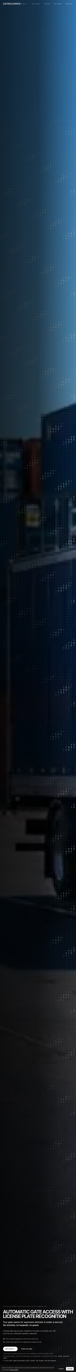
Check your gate (26, 1349)
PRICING (47, 3)
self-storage (39, 1360)
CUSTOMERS (57, 3)
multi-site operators (50, 1360)
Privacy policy (14, 1370)
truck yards (8, 1360)
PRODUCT (23, 3)
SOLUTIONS (36, 3)
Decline (61, 1369)
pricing (60, 1356)
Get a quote (9, 1349)
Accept (69, 1369)
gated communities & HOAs (21, 1360)
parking (33, 1360)
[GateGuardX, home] (11, 4)
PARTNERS (68, 3)
